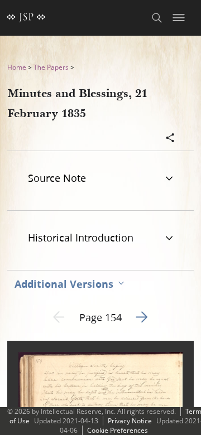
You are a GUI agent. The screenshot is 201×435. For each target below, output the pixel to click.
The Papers (51, 67)
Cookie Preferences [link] (117, 430)
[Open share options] (170, 139)
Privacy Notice (130, 421)
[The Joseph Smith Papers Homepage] (26, 18)
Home (16, 67)
